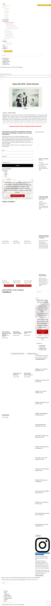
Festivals (6, 15)
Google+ (5, 62)
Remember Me (6, 162)
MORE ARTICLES (9, 285)
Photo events (5, 21)
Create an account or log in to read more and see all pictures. (25, 126)
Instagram (6, 61)
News (6, 14)
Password (4, 156)
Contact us (5, 47)
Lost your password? (6, 168)
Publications (7, 11)
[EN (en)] (41, 3)
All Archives (7, 8)
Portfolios (5, 41)
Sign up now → (5, 170)
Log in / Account (6, 5)
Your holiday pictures (8, 44)
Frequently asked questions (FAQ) (42, 338)
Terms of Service (8, 596)
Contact (6, 599)
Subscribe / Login (8, 51)
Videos (6, 18)
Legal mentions (7, 595)
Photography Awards (8, 35)
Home (4, 4)
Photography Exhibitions (9, 24)
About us (6, 591)
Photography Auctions (8, 32)
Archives (5, 6)
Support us (5, 48)
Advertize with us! (8, 598)
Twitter (6, 59)
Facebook (6, 58)
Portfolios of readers (8, 42)
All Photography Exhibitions (12, 25)
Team (5, 592)
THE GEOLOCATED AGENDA (9, 22)
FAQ (4, 45)
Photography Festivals (9, 31)
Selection (5, 39)
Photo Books (7, 38)
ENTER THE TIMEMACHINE (24, 285)
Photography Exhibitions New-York (13, 28)
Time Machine (6, 19)
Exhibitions (7, 12)
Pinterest (6, 64)
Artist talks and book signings (10, 37)
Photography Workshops (9, 34)
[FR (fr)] (41, 2)
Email (3, 150)
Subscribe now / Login (18, 195)
